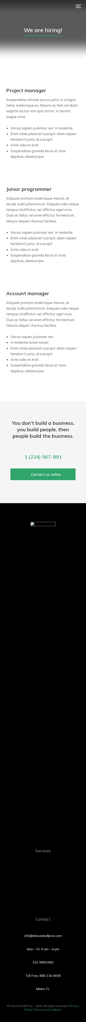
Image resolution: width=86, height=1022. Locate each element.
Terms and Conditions (48, 1009)
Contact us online (46, 474)
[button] (78, 6)
